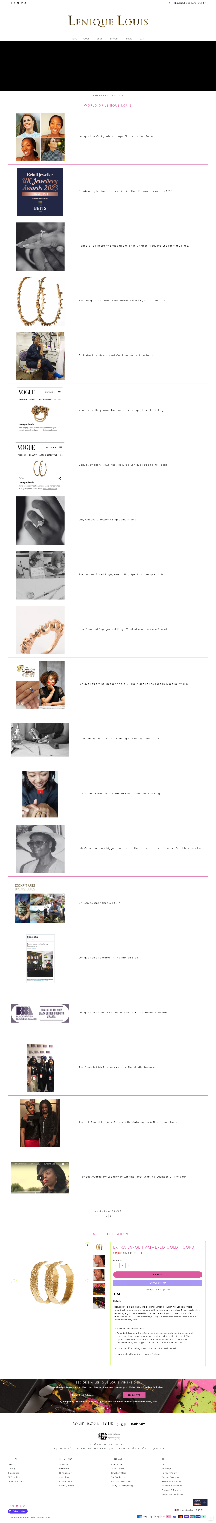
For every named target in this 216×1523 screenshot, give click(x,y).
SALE (142, 38)
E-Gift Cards (117, 1468)
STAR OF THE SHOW (107, 1234)
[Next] (87, 1282)
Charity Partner (67, 1485)
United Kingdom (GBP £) (191, 2)
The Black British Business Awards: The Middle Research (118, 1067)
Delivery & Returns (171, 1490)
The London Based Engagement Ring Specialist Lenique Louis (121, 574)
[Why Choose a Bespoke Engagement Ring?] (40, 520)
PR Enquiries (14, 1477)
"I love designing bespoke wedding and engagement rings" (120, 738)
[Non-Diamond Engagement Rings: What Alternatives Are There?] (40, 630)
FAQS (164, 1464)
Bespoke (114, 38)
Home (74, 38)
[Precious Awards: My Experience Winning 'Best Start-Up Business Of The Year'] (40, 1178)
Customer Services (172, 1485)
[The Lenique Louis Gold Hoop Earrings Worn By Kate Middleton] (40, 301)
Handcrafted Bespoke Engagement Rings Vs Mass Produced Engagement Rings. (134, 245)
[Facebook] (11, 3)
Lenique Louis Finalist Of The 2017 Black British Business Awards (123, 1012)
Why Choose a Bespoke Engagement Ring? (108, 519)
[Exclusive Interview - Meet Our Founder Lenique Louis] (40, 356)
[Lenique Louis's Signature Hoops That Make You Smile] (40, 137)
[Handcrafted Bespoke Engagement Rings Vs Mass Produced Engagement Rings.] (40, 246)
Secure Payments (171, 1477)
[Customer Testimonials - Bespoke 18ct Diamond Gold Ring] (40, 794)
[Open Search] (170, 3)
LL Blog (11, 1468)
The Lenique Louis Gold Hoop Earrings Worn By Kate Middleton (122, 300)
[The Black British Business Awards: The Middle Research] (40, 1068)
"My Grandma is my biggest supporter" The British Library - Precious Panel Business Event (142, 848)
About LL (63, 1464)
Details (117, 1301)
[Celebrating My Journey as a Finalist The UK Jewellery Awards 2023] (40, 192)
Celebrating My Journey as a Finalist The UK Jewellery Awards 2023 (126, 191)
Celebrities (13, 1473)
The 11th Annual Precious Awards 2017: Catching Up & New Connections (128, 1122)
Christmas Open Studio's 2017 (99, 903)
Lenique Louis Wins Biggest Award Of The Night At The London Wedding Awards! (134, 683)
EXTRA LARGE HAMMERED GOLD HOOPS (153, 1247)
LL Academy (65, 1473)
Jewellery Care (118, 1473)
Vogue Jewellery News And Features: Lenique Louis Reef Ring (121, 410)
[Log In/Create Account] (175, 3)
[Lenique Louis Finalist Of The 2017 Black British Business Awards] (40, 1013)
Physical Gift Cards (121, 1481)
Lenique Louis (43, 1517)
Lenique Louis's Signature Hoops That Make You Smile (116, 136)
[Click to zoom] (87, 1245)
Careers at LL (66, 1481)
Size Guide (116, 1464)
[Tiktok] (25, 3)
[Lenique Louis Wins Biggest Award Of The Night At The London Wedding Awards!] (40, 685)
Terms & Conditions (172, 1494)
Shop (100, 38)
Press (129, 38)
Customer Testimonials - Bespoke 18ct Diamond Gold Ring (119, 793)
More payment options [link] (158, 1289)
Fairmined (64, 1468)
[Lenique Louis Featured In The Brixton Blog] (40, 958)
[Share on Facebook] (115, 1294)
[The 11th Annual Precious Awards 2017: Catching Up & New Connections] (40, 1123)
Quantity (117, 1260)
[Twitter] (18, 3)
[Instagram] (14, 3)
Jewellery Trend (16, 1481)
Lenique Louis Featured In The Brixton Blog (108, 957)
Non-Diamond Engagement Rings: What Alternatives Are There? (123, 629)
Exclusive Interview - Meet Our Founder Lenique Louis (116, 355)
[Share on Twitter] (118, 1294)
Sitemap (166, 1468)
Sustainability (66, 1477)
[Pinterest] (22, 3)
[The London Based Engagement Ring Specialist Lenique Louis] (40, 575)
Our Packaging (118, 1477)
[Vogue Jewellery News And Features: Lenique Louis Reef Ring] (40, 411)
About (86, 38)
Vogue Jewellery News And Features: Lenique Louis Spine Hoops (123, 464)
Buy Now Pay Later (172, 1481)
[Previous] (14, 1282)
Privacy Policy (169, 1473)
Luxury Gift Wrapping (122, 1485)
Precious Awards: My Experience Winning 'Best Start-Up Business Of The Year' (133, 1176)
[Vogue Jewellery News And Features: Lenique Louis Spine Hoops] (40, 466)
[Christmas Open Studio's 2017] (40, 904)
